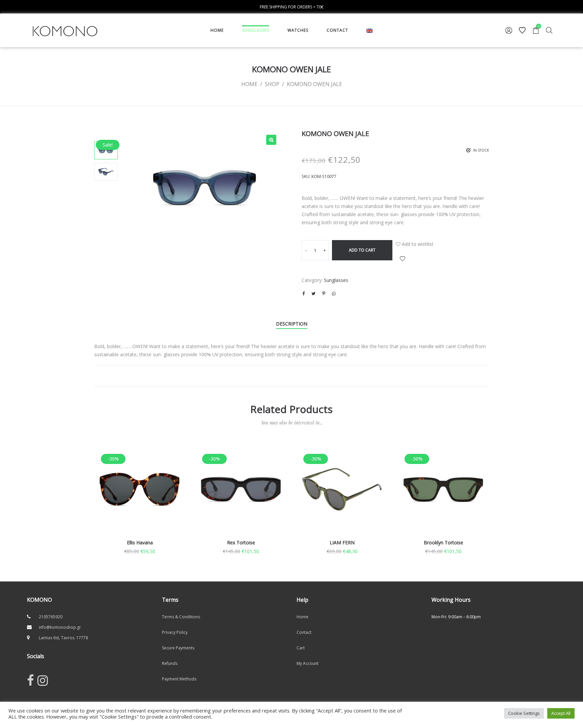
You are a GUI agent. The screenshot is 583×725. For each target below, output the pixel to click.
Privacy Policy (175, 632)
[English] (369, 30)
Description (291, 323)
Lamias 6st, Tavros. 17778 (63, 638)
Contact (304, 632)
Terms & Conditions (181, 617)
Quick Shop (139, 498)
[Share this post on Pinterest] (323, 293)
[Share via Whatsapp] (334, 293)
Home (302, 617)
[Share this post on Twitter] (313, 293)
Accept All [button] (561, 713)
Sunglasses (336, 280)
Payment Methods (179, 679)
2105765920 (50, 617)
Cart (301, 648)
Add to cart (362, 250)
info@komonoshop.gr (60, 627)
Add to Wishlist (402, 259)
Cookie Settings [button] (524, 713)
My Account (307, 663)
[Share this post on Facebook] (303, 293)
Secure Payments (178, 648)
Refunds (169, 663)
